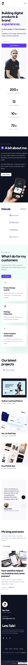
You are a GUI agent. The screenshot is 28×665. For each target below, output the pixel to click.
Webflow (23, 652)
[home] (3, 3)
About (6, 648)
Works (11, 648)
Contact (21, 648)
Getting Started (20, 661)
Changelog (14, 663)
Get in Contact (6, 276)
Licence (13, 661)
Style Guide (7, 661)
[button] (25, 3)
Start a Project (6, 174)
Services (16, 648)
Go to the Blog (6, 546)
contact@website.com (8, 618)
